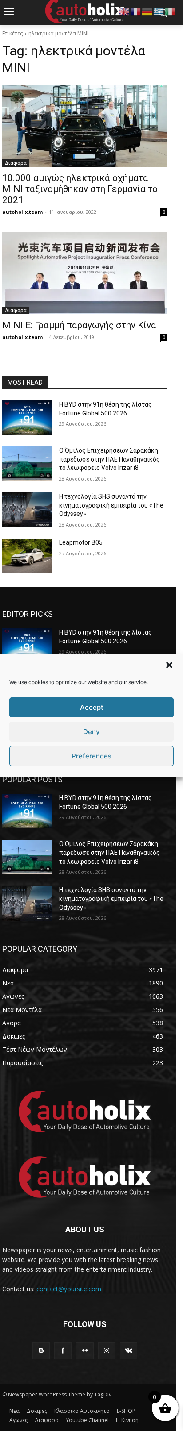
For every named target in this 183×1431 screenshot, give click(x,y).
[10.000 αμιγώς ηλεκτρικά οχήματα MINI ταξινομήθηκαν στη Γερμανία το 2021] (84, 126)
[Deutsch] (147, 11)
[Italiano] (170, 11)
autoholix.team (22, 211)
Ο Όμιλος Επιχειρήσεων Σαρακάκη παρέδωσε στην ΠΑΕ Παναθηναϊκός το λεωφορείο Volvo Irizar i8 (109, 459)
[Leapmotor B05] (27, 556)
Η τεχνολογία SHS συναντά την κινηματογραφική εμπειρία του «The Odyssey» (111, 505)
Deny (91, 731)
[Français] (136, 11)
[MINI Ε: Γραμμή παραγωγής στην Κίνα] (84, 273)
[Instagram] (106, 1350)
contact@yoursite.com (68, 1289)
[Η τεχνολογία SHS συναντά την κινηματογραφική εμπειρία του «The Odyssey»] (27, 509)
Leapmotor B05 (81, 542)
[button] (169, 665)
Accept (91, 707)
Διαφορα (16, 163)
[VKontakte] (128, 1350)
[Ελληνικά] (159, 11)
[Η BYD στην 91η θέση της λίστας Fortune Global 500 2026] (27, 417)
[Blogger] (41, 1350)
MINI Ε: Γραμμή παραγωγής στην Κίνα (79, 325)
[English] (124, 11)
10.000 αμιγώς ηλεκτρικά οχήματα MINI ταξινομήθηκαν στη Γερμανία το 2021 (80, 189)
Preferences (91, 756)
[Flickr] (84, 1350)
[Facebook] (63, 1350)
